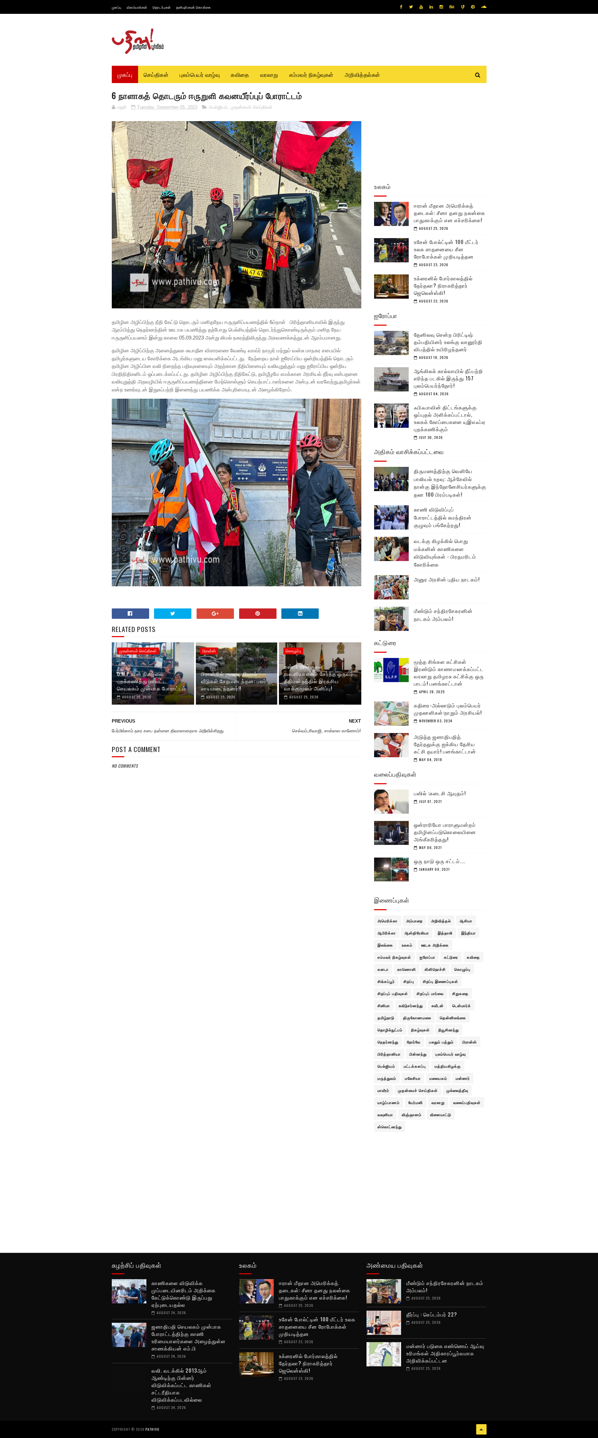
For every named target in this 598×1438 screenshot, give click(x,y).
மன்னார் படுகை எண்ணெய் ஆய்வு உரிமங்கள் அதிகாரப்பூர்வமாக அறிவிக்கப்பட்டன (445, 1353)
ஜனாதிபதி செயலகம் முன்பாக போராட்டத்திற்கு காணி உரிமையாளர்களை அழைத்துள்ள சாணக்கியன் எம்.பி (189, 1337)
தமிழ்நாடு (386, 1017)
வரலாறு (269, 74)
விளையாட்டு (440, 1114)
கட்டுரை (451, 957)
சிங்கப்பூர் (386, 981)
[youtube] (421, 7)
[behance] (452, 7)
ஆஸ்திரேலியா (417, 932)
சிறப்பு (409, 981)
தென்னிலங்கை (453, 1017)
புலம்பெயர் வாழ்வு (200, 74)
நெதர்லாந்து (388, 1041)
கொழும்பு (293, 651)
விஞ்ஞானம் (412, 1114)
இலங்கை (385, 945)
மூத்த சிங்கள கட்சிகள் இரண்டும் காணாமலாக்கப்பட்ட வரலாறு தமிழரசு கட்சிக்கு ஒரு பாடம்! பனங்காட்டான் (449, 672)
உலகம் (407, 945)
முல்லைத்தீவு (457, 1090)
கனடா (383, 969)
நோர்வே (413, 1041)
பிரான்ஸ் (209, 651)
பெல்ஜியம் (218, 107)
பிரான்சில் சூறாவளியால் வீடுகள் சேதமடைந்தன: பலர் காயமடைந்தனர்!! (233, 681)
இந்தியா (468, 932)
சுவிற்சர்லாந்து (411, 1005)
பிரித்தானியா (389, 1054)
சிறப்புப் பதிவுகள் (393, 993)
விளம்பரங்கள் (137, 7)
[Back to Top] (481, 1429)
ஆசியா (466, 920)
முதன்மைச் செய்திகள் (251, 107)
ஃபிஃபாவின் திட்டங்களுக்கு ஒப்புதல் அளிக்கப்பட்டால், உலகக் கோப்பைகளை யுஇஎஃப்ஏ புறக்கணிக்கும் (450, 418)
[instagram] (441, 7)
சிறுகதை (460, 993)
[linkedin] (431, 7)
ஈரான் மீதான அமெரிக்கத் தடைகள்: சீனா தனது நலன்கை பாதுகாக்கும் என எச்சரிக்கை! (449, 212)
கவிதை (240, 74)
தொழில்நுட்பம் (390, 1029)
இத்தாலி (445, 932)
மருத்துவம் (387, 1078)
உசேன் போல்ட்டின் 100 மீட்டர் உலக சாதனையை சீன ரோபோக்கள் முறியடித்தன (446, 249)
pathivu (152, 1429)
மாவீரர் (383, 1090)
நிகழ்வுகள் (420, 1029)
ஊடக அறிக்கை (435, 945)
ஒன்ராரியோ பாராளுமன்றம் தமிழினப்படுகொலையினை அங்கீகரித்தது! (445, 832)
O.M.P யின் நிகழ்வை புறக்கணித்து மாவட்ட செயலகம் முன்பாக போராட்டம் (151, 681)
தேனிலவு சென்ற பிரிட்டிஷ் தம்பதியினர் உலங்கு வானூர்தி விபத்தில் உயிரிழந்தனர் (448, 342)
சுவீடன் (438, 1005)
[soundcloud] (484, 7)
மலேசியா (413, 1078)
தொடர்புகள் (162, 7)
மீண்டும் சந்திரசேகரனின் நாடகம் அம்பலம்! (443, 614)
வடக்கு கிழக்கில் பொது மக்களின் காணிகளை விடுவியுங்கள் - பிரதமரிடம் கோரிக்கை (445, 552)
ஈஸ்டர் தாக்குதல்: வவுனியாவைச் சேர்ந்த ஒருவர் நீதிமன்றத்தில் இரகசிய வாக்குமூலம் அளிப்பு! (318, 677)
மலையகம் (438, 1078)
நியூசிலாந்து (448, 1029)
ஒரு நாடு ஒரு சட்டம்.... (439, 861)
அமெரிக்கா (388, 920)
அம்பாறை (414, 920)
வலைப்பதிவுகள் (467, 1102)
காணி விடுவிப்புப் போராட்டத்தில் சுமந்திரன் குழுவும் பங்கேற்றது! (443, 516)
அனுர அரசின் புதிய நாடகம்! (447, 579)
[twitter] (411, 7)
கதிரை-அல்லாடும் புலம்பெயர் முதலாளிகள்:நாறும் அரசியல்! (448, 708)
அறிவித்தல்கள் (362, 74)
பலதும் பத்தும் (441, 1041)
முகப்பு (116, 7)
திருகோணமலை (417, 1017)
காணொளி (406, 969)
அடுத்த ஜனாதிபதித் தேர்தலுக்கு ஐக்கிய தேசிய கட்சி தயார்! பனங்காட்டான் (445, 744)
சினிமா (384, 1005)
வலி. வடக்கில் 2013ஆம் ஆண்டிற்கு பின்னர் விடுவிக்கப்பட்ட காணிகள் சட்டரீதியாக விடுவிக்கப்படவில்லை (181, 1384)
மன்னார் (463, 1078)
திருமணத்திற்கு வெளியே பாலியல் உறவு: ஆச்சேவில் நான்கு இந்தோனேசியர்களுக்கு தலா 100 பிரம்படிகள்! (450, 482)
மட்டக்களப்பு (415, 1066)
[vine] (463, 7)
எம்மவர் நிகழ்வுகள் (311, 74)
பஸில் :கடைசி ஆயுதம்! (440, 793)
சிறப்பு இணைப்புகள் (440, 981)
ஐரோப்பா (427, 957)
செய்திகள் (156, 74)
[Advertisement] (237, 937)
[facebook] (401, 7)
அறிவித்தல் (441, 920)
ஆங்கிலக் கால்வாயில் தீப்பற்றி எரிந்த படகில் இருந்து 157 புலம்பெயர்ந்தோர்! (448, 378)
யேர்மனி (415, 1102)
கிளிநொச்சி (435, 969)
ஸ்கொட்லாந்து (390, 1126)
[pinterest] (473, 7)
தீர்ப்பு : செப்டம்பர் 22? (431, 1314)
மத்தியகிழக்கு (448, 1066)
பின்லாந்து (418, 1054)
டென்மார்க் (461, 1005)
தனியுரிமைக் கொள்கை (193, 7)
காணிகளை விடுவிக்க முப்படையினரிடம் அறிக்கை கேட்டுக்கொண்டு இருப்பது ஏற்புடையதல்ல (184, 1293)
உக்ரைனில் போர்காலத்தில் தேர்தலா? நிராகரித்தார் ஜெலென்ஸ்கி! (443, 285)
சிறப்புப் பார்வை (430, 993)
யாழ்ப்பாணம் (389, 1102)
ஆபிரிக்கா (387, 932)
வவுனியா (385, 1114)
